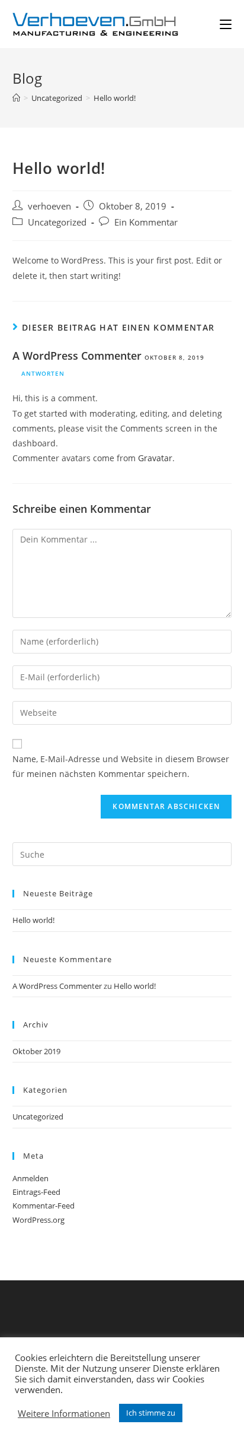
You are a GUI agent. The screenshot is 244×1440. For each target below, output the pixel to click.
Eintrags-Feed (36, 1192)
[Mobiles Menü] (226, 24)
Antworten (43, 373)
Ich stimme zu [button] (150, 1412)
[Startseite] (16, 98)
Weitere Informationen (64, 1413)
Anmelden (30, 1178)
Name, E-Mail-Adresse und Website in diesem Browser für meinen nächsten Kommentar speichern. (120, 766)
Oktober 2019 (36, 1051)
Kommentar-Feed (43, 1205)
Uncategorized (57, 222)
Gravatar (155, 458)
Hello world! (33, 920)
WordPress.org (38, 1219)
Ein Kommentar (146, 222)
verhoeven (49, 206)
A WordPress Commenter (77, 355)
